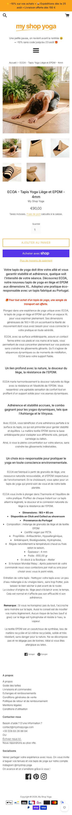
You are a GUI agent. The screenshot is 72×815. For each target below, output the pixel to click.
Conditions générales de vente (20, 697)
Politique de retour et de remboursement (25, 701)
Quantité (36, 224)
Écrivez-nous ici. (12, 738)
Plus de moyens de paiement (36, 260)
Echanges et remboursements (19, 693)
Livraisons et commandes (17, 689)
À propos (8, 681)
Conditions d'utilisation (15, 708)
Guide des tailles (12, 685)
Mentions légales (12, 705)
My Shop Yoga (44, 797)
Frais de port (34, 214)
